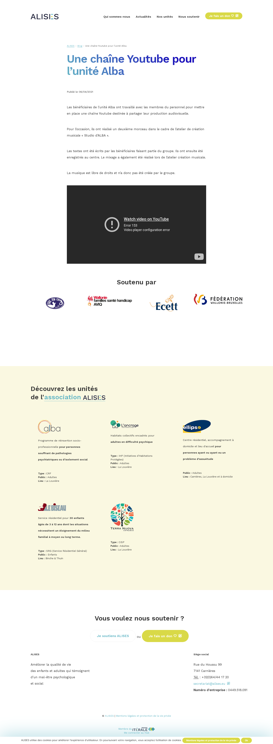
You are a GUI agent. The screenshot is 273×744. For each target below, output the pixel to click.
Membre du (125, 728)
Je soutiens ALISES (113, 636)
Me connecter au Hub (136, 732)
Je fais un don (220, 16)
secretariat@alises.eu (209, 683)
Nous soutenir (189, 16)
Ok (246, 740)
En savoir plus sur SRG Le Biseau (64, 532)
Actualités (143, 16)
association (63, 397)
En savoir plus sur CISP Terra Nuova (136, 528)
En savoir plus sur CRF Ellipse (209, 450)
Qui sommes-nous (116, 16)
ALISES (70, 46)
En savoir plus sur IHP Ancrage (136, 445)
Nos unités (165, 16)
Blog (79, 46)
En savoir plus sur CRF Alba (64, 452)
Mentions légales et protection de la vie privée (143, 715)
